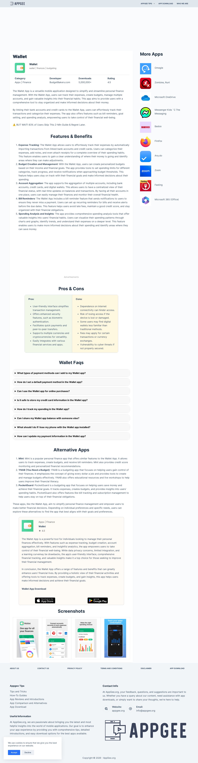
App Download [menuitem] (165, 3)
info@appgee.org (145, 710)
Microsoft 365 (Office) (167, 199)
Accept (14, 752)
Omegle (159, 67)
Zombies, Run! (162, 82)
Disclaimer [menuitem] (146, 668)
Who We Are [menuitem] (182, 3)
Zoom (158, 170)
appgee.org (118, 710)
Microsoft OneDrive (165, 97)
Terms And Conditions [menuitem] (111, 668)
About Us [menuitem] (14, 668)
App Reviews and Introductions (27, 699)
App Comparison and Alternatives (28, 703)
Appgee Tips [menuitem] (146, 3)
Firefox (158, 141)
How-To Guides (18, 695)
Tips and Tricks (18, 691)
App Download (18, 706)
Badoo (158, 126)
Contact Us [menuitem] (43, 668)
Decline (27, 752)
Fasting (159, 184)
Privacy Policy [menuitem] (74, 668)
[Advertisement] (99, 28)
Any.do (158, 155)
